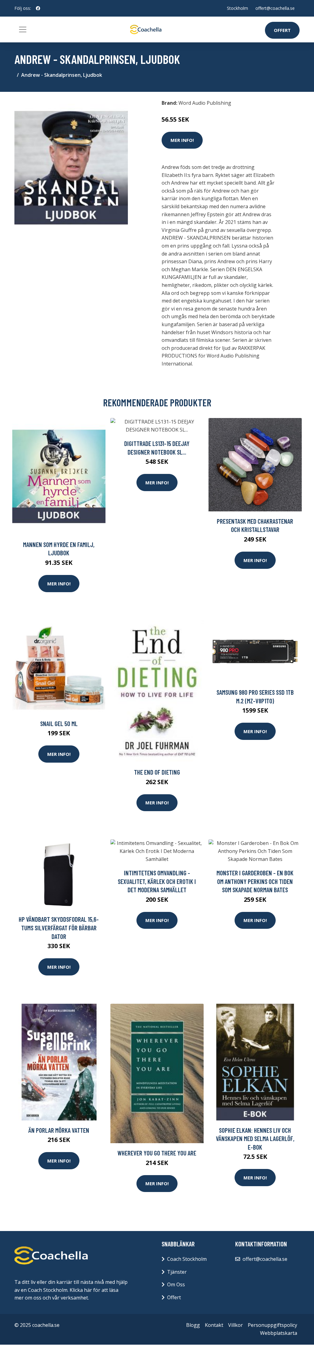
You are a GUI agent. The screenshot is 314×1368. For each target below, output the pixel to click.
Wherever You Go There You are (156, 1153)
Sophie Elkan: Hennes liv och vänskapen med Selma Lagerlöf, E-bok (255, 1138)
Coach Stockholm (187, 1259)
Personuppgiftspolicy (272, 1325)
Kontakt (214, 1325)
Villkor (235, 1325)
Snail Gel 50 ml (59, 723)
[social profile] (38, 8)
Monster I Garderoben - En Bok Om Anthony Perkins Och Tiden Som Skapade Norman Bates (254, 881)
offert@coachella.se (275, 8)
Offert (282, 30)
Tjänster (177, 1271)
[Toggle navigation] (22, 29)
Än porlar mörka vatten (59, 1130)
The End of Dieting (157, 772)
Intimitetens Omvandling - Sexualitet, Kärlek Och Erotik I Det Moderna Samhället (157, 881)
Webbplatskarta (278, 1333)
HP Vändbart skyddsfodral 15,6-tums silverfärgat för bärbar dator (59, 927)
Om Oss (176, 1284)
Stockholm (237, 8)
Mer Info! (182, 140)
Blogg (193, 1325)
